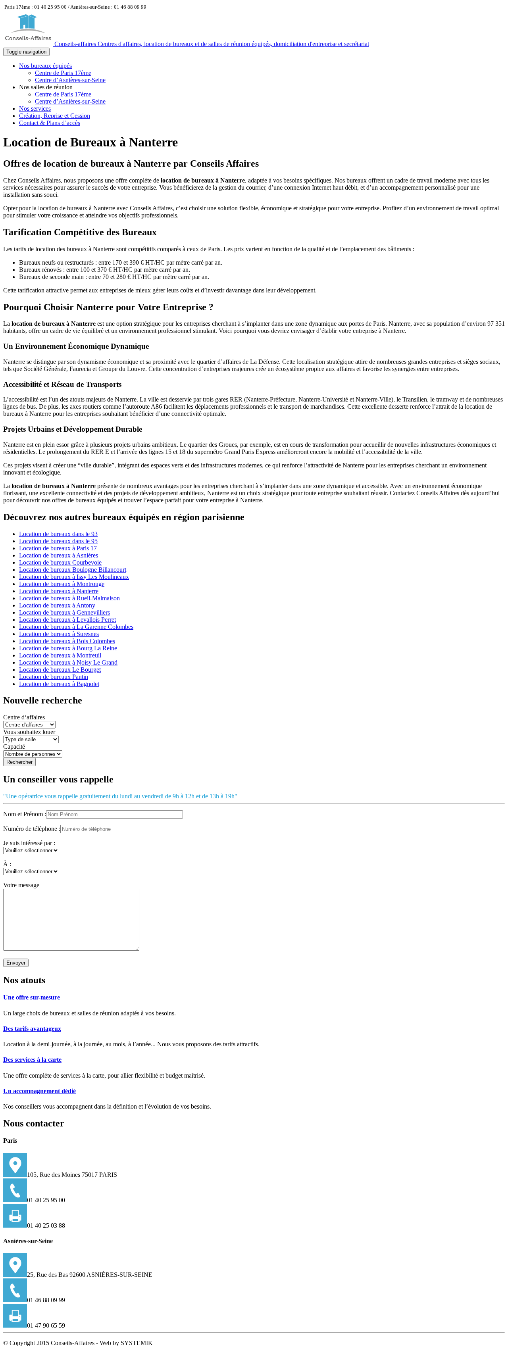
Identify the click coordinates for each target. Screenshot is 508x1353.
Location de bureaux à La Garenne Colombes (76, 626)
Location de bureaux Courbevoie (60, 562)
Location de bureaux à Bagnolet (59, 683)
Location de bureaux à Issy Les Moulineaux (74, 576)
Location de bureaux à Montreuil (60, 655)
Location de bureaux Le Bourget (60, 669)
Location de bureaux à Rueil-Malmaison (69, 598)
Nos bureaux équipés (45, 65)
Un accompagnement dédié (39, 1091)
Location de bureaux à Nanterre (58, 591)
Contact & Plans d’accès (49, 122)
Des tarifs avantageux (32, 1028)
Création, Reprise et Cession (54, 115)
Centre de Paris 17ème (63, 72)
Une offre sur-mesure (31, 997)
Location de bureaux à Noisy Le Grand (68, 662)
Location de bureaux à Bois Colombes (67, 641)
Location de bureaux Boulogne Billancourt (72, 569)
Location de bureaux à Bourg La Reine (68, 648)
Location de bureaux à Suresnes (59, 633)
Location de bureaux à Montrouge (61, 583)
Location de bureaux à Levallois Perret (67, 619)
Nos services (35, 108)
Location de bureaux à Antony (57, 605)
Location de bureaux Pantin (53, 676)
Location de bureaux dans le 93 (58, 533)
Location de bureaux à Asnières (58, 555)
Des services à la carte (32, 1059)
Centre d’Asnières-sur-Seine (70, 80)
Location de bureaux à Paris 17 (58, 548)
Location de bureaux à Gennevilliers (64, 612)
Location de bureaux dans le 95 (58, 541)
